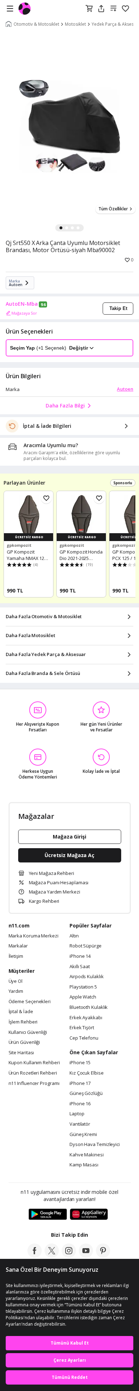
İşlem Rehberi (23, 1022)
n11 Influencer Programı (34, 1083)
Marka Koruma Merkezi (33, 936)
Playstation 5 (83, 987)
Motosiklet (75, 24)
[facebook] (34, 1256)
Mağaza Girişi (69, 836)
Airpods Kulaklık (87, 977)
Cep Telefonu (84, 1038)
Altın (74, 936)
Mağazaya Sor (24, 313)
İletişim (16, 956)
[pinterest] (103, 1256)
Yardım (16, 991)
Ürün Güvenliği (24, 1042)
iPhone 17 (80, 1083)
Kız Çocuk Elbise (87, 1073)
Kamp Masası (84, 1165)
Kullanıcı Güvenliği (28, 1032)
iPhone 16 (80, 1104)
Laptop (77, 1114)
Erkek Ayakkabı (86, 1018)
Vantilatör (80, 1124)
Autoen (125, 389)
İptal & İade (21, 1012)
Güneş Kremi (83, 1134)
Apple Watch (83, 997)
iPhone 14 (80, 956)
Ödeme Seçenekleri (30, 1002)
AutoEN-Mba (22, 304)
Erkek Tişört (82, 1028)
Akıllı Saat (80, 967)
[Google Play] (48, 1215)
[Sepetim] (89, 9)
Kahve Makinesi (87, 1155)
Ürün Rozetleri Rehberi (33, 1073)
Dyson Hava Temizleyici (95, 1144)
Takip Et (118, 308)
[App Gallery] (89, 1215)
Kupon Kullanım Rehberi (34, 1063)
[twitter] (52, 1256)
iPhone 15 (80, 1063)
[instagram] (69, 1256)
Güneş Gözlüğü (86, 1093)
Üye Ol (15, 981)
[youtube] (86, 1256)
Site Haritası (21, 1053)
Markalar (18, 946)
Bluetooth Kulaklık (89, 1007)
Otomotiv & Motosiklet (36, 24)
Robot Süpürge (86, 946)
